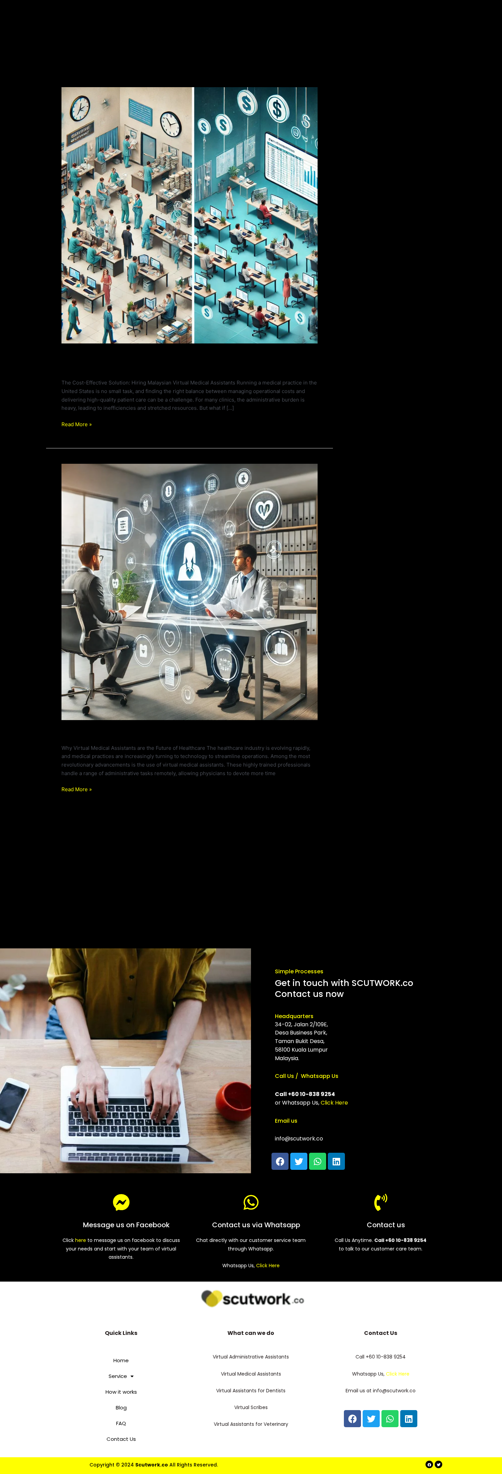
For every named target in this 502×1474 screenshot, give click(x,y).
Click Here (334, 1103)
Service (118, 1376)
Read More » (76, 424)
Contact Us (121, 1439)
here (80, 1240)
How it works (121, 1391)
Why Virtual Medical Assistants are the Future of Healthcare (185, 733)
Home (121, 1360)
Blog (121, 1407)
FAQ (121, 1423)
